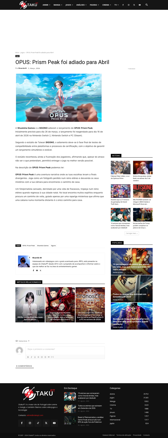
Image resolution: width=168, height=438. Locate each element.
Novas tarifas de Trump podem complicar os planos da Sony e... (141, 225)
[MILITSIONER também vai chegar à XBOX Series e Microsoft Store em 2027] (143, 191)
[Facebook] (123, 5)
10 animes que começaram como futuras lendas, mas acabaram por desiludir (120, 225)
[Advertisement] (84, 31)
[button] (147, 5)
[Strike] (38, 357)
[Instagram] (128, 5)
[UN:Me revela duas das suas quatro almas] (30, 304)
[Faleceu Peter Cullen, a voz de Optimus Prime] (120, 167)
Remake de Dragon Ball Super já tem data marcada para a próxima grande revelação (130, 321)
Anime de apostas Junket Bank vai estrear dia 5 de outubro (142, 178)
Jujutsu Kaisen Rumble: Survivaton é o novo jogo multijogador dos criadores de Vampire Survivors (60, 316)
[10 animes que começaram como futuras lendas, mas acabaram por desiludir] (120, 214)
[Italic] (31, 357)
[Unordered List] (45, 357)
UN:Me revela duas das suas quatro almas (30, 318)
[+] (52, 357)
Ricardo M (22, 68)
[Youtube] (139, 5)
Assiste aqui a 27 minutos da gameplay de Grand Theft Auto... (120, 202)
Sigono (53, 245)
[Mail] (37, 270)
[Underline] (35, 357)
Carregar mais (131, 233)
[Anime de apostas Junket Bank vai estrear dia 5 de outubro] (143, 167)
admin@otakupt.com (35, 415)
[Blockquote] (48, 357)
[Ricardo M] (24, 264)
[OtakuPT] (28, 5)
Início (17, 53)
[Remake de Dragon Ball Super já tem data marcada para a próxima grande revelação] (132, 316)
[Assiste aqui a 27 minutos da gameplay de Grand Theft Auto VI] (120, 191)
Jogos (23, 53)
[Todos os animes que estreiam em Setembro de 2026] (132, 288)
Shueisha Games (43, 245)
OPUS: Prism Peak (29, 245)
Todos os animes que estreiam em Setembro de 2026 (129, 295)
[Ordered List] (42, 357)
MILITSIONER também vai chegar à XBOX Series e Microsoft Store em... (142, 202)
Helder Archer (118, 272)
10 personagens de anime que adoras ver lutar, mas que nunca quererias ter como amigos (131, 267)
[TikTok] (38, 423)
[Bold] (28, 357)
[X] (134, 5)
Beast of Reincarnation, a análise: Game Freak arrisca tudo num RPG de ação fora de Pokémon (91, 419)
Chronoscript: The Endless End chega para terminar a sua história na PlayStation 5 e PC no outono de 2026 (90, 316)
